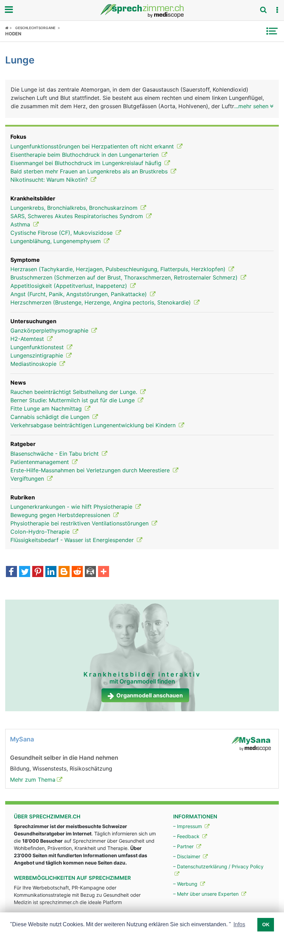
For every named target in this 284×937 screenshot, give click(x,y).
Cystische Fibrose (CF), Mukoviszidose (62, 232)
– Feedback (187, 836)
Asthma (21, 224)
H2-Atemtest (28, 338)
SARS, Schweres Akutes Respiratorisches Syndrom (77, 216)
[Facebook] (11, 572)
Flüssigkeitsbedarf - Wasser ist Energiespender (72, 539)
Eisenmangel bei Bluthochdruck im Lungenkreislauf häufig (86, 163)
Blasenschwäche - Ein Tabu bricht (55, 453)
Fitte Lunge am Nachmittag (46, 408)
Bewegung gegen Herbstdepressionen (61, 515)
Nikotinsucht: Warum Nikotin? (49, 179)
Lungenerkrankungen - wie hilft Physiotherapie (72, 506)
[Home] (8, 28)
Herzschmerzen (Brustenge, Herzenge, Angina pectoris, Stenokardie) (101, 302)
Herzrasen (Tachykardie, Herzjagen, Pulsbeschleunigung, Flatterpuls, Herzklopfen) (118, 269)
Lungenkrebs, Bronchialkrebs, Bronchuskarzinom (74, 207)
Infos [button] (239, 924)
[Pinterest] (38, 572)
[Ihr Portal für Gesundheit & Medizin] (142, 11)
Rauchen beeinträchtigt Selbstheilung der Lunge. (74, 391)
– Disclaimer (187, 856)
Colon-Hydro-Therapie (40, 531)
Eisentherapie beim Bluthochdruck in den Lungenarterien (85, 154)
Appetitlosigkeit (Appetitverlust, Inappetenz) (69, 285)
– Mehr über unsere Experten (206, 894)
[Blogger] (64, 572)
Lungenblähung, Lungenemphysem (56, 241)
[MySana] (251, 743)
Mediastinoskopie (34, 363)
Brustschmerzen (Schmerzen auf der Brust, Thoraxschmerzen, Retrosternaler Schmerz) (124, 277)
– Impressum (188, 826)
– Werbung (186, 884)
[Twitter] (24, 572)
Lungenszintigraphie (37, 355)
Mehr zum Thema (32, 779)
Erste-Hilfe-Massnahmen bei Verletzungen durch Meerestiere (90, 470)
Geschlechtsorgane (35, 28)
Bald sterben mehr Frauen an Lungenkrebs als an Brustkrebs (89, 171)
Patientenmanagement (40, 461)
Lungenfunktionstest (37, 347)
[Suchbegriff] (263, 10)
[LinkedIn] (51, 572)
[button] (277, 10)
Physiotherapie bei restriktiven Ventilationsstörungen (80, 523)
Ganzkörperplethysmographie (50, 330)
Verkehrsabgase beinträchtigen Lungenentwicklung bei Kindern (93, 425)
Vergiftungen (28, 478)
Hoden (13, 33)
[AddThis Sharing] (103, 572)
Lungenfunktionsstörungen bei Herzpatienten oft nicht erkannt (93, 146)
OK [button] (265, 924)
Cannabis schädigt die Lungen (50, 416)
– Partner (184, 846)
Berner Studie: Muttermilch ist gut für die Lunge (73, 400)
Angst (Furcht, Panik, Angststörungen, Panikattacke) (79, 294)
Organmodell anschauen (149, 695)
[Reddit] (77, 572)
